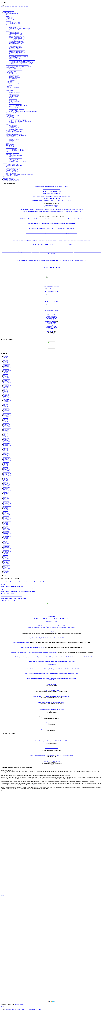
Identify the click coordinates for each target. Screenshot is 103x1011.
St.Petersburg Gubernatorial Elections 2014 (18, 55)
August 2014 (6, 537)
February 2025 (6, 379)
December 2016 (6, 502)
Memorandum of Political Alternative (14, 112)
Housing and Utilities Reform (15, 26)
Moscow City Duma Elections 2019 (17, 38)
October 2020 (6, 444)
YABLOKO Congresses (8, 11)
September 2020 (7, 445)
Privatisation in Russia (14, 159)
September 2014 (7, 536)
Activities (8, 14)
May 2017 (5, 496)
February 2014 (6, 545)
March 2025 (6, 377)
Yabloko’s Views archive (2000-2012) (11, 180)
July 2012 (5, 562)
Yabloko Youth (9, 151)
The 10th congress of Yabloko (52, 310)
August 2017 (6, 492)
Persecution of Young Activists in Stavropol (18, 102)
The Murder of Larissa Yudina (15, 107)
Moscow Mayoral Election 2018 (16, 41)
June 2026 (5, 359)
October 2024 (6, 384)
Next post (10, 1006)
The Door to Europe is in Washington (56, 717)
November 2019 (7, 458)
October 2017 (6, 489)
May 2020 (5, 450)
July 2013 (5, 553)
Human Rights (9, 90)
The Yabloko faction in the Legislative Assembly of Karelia (22, 60)
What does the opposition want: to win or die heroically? (51, 625)
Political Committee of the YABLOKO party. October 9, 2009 (73, 260)
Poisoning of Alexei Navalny (15, 104)
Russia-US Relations (13, 78)
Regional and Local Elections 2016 (17, 48)
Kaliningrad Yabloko (50, 321)
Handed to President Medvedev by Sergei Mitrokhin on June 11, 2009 (74, 240)
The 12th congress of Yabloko (52, 291)
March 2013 (6, 558)
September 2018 (7, 475)
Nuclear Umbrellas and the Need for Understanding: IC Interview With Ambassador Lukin (51, 755)
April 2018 (5, 482)
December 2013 (6, 547)
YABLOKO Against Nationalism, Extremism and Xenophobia (23, 111)
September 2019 (7, 460)
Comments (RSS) (33, 1009)
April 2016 (5, 512)
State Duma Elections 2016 (15, 58)
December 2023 (6, 396)
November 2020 (7, 443)
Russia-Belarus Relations (14, 73)
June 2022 (5, 419)
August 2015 (6, 522)
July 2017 (5, 493)
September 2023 (7, 400)
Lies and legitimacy (51, 631)
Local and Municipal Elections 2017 (17, 36)
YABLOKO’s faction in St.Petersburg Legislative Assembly (22, 63)
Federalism (11, 156)
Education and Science (14, 139)
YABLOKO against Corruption (16, 127)
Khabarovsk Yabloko (52, 318)
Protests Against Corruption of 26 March (18, 105)
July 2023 (5, 403)
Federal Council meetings (11, 71)
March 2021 (6, 438)
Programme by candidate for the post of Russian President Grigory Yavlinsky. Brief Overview (23, 581)
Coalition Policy (9, 17)
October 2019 (6, 459)
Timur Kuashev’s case (14, 110)
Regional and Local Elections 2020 (17, 52)
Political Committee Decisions (15, 158)
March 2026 (6, 362)
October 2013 (6, 550)
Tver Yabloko (50, 331)
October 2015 (6, 519)
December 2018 (6, 472)
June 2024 (5, 389)
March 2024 (6, 392)
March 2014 (6, 543)
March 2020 (6, 453)
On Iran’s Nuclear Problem (32, 233)
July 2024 (5, 387)
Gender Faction (9, 81)
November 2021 (7, 428)
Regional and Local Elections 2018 (17, 50)
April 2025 (5, 376)
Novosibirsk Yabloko (51, 322)
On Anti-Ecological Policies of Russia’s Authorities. (32, 209)
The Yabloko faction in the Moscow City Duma (19, 61)
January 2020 (6, 455)
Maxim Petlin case (13, 99)
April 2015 (5, 527)
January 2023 (6, 410)
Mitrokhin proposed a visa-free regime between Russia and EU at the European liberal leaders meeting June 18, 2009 (51, 679)
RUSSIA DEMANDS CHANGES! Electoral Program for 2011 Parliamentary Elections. (51, 200)
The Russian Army (10, 144)
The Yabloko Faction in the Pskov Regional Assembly (21, 62)
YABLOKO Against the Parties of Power (18, 119)
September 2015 (7, 521)
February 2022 (6, 424)
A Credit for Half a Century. (31, 668)
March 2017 (6, 498)
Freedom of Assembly (14, 95)
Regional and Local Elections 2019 (17, 51)
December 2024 (6, 381)
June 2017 (5, 494)
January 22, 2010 (51, 244)
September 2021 (7, 430)
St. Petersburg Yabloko (51, 317)
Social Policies (9, 138)
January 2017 (6, 501)
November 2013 (7, 548)
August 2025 (6, 371)
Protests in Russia (13, 106)
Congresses (8, 21)
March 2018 (6, 483)
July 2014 (5, 538)
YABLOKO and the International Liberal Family (20, 121)
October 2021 (6, 429)
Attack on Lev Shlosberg (14, 92)
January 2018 (6, 485)
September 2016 (7, 506)
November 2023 (7, 397)
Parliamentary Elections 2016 (15, 43)
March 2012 (6, 563)
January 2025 (6, 380)
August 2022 (6, 416)
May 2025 (5, 375)
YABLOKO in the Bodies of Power (11, 179)
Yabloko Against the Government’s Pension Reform (20, 29)
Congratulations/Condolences (15, 155)
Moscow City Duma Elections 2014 (17, 37)
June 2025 (5, 374)
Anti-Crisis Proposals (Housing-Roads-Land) (24, 240)
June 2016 (5, 509)
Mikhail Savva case (13, 100)
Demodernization (51, 684)
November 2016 (7, 503)
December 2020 (6, 441)
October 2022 (6, 414)
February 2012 (6, 565)
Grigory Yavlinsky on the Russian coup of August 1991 (13, 598)
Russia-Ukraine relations (14, 77)
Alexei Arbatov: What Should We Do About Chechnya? (51, 702)
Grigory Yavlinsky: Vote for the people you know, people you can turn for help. (30, 656)
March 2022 (6, 423)
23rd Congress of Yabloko (15, 23)
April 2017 (5, 497)
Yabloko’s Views (7, 12)
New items (8, 114)
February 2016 (6, 514)
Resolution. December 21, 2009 (51, 206)
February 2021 (6, 439)
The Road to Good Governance (8, 593)
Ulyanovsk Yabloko (51, 328)
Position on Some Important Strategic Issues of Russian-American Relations (51, 740)
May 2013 (5, 556)
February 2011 (6, 568)
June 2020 (5, 449)
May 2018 (5, 480)
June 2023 (5, 404)
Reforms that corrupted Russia (51, 690)
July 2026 (5, 357)
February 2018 (6, 484)
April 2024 (5, 391)
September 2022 (7, 415)
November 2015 (7, 518)
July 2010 (5, 570)
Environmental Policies (11, 67)
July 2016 (5, 508)
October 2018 (6, 474)
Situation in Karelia (13, 126)
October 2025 (6, 369)
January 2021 (6, 440)
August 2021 (6, 431)
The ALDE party (13, 117)
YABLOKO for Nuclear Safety (16, 70)
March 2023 (6, 408)
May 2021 (5, 435)
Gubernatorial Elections (14, 32)
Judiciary (11, 85)
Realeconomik (51, 616)
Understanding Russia (11, 146)
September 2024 (7, 385)
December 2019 (6, 457)
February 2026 (6, 364)
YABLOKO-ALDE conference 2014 (17, 161)
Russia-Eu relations (13, 76)
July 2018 (5, 478)
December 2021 (6, 426)
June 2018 (5, 479)
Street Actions (12, 160)
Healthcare (11, 140)
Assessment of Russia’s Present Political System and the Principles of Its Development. (22, 252)
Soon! (7, 143)
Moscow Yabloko (52, 314)
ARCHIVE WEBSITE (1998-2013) (9, 6)
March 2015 (6, 528)
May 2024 (5, 390)
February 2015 (6, 529)
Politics (7, 124)
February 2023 (6, 409)
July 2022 (5, 418)
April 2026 (5, 361)
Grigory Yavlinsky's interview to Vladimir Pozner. (32, 647)
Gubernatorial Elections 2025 (15, 34)
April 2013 (5, 557)
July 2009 (5, 572)
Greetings (8, 86)
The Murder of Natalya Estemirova (16, 109)
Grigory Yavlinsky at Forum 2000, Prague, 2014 (12, 586)
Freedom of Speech (13, 96)
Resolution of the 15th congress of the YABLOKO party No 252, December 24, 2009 (62, 211)
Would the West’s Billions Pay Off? (51, 761)
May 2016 (5, 511)
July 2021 (5, 433)
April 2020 (5, 452)
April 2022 (5, 421)
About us (5, 9)
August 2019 (6, 462)
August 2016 (6, 507)
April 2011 (5, 567)
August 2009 (6, 571)
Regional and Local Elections (15, 47)
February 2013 (6, 560)
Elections (8, 31)
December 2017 (6, 487)
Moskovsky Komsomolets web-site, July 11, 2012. (40, 627)
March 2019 (6, 468)
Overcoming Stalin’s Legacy (12, 115)
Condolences (9, 18)
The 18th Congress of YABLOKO (16, 149)
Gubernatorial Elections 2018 (15, 33)
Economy (8, 24)
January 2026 (6, 365)
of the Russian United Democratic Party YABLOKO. (47, 240)
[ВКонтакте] (54, 1002)
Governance (9, 82)
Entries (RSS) (25, 1009)
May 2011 (5, 566)
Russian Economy (13, 27)
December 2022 (6, 411)
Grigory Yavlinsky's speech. (51, 723)
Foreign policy (9, 72)
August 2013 (6, 552)
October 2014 (6, 534)
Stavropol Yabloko (51, 333)
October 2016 (6, 504)
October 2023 (6, 399)
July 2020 (5, 448)
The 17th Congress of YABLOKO (52, 267)
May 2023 (5, 405)
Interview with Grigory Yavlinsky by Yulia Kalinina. (63, 627)
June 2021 (5, 434)
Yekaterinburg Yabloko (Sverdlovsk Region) (51, 325)
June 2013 (5, 555)
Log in (39, 1009)
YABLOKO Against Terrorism (16, 129)
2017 (10, 91)
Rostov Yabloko (51, 323)
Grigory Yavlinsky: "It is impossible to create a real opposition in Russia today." (51, 696)
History (7, 89)
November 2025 (7, 367)
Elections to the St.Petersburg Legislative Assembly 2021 (18, 66)
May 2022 (5, 420)
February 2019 (6, 469)
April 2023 (5, 406)
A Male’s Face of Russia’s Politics (8, 600)
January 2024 (6, 395)
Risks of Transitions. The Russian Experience (11, 596)
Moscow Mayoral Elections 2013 (16, 42)
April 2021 (5, 436)
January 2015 (6, 531)
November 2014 (7, 533)
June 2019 (5, 464)
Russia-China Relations (14, 75)
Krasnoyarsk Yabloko (51, 327)
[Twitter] (53, 1002)
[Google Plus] (48, 1002)
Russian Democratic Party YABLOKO (12, 1009)
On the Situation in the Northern (30, 211)
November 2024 (7, 382)
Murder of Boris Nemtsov (14, 101)
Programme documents (11, 130)
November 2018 (7, 473)
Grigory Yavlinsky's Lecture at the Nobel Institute (51, 729)
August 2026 (6, 356)
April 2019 (5, 467)
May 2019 (5, 465)
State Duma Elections (13, 57)
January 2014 (6, 546)
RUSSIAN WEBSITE (23, 6)
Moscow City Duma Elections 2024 (17, 39)
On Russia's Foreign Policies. (36, 228)
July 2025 (5, 372)
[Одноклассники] (51, 1002)
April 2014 (5, 542)
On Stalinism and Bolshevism (51, 205)
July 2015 (5, 523)
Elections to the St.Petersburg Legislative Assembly (17, 65)
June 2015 (5, 524)
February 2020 (6, 454)
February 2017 (6, 499)
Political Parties (9, 116)
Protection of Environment (15, 68)
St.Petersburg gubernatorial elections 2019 (18, 56)
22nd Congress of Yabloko (12, 13)
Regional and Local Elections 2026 (14, 134)
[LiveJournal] (50, 1002)
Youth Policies (12, 141)
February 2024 (6, 394)
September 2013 (7, 551)
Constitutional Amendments (15, 83)
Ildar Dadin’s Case (13, 97)
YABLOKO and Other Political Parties (17, 120)
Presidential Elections (13, 45)
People (4, 176)
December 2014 (6, 532)
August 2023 (6, 401)
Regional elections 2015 (14, 53)
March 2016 (6, 513)
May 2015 (5, 526)
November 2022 (7, 413)
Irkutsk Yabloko (51, 319)
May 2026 (5, 360)
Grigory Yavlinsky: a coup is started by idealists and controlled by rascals (18, 591)
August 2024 (6, 386)
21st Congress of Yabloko (14, 22)
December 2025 (6, 366)
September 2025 (7, 370)
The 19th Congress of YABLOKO (16, 150)
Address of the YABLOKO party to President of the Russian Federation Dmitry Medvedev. (37, 260)
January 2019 (6, 470)
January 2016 (6, 516)
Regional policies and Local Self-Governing (16, 135)
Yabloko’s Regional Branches (12, 153)
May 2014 (5, 541)
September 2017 (7, 491)
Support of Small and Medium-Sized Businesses (19, 28)
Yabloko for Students (52, 316)
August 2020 (6, 447)
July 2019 (5, 463)
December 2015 (6, 517)
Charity (7, 16)
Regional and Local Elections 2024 (14, 133)
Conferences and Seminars (12, 19)
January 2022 (6, 425)
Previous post (4, 1006)
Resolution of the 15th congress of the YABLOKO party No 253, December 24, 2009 (64, 209)
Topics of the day (10, 145)
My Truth (3, 584)
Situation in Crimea (13, 125)
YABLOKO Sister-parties (14, 122)
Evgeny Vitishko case (14, 94)
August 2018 (6, 477)
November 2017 (7, 488)
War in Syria (12, 80)
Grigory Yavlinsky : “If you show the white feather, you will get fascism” (18, 589)
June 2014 (5, 540)
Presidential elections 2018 (15, 46)
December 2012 (6, 561)
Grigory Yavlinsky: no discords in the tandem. (40, 661)
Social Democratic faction (12, 136)
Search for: (3, 5)
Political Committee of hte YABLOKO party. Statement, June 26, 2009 (58, 228)
